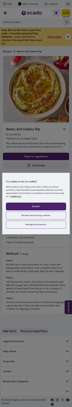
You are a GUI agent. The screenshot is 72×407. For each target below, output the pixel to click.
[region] (36, 203)
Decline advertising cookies (35, 215)
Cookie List (15, 196)
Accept (36, 206)
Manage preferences (35, 224)
